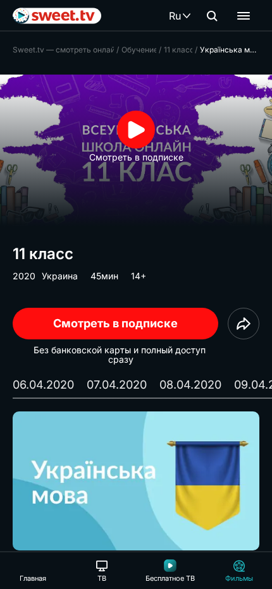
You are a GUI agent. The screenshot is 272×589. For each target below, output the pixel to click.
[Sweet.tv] (57, 16)
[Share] (243, 323)
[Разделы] (243, 16)
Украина (60, 275)
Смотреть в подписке (115, 323)
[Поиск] (212, 16)
